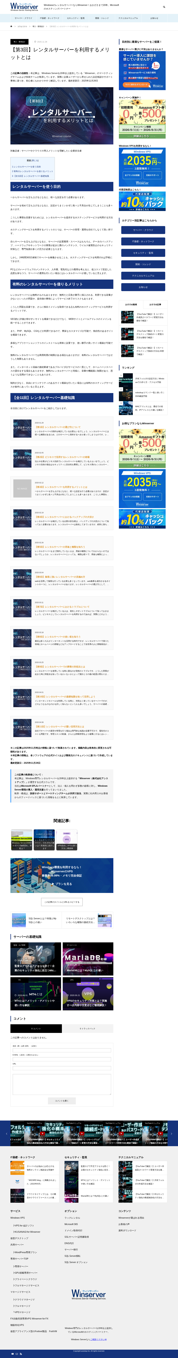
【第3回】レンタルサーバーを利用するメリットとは (61, 487)
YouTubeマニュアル (20, 1123)
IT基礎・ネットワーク (49, 18)
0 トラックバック (87, 1028)
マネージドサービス (20, 1292)
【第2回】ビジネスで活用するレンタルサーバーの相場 (62, 457)
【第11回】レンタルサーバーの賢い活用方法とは (59, 726)
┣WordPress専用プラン (25, 1252)
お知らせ (154, 18)
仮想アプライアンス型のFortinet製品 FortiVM (33, 1331)
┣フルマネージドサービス (26, 1285)
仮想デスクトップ (19, 1238)
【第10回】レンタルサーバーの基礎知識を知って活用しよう (65, 696)
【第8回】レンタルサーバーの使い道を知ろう (58, 637)
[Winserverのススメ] (24, 7)
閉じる (35, 160)
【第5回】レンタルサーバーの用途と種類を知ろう (60, 547)
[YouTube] (12, 1353)
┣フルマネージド (21, 1306)
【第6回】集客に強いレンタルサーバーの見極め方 (60, 577)
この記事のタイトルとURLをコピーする (61, 902)
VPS (71, 980)
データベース (72, 945)
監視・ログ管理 (19, 945)
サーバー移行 (71, 1249)
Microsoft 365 (71, 1224)
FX (19, 980)
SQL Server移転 (72, 1256)
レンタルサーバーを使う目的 (26, 166)
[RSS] (20, 1353)
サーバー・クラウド (23, 18)
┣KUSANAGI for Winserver (26, 1232)
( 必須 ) (24, 1046)
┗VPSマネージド (22, 1312)
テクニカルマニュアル (128, 18)
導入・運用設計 (19, 42)
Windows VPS (17, 1218)
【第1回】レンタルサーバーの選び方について (58, 427)
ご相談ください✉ (98, 1339)
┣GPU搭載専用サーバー (25, 1273)
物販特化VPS (17, 1325)
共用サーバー (17, 1245)
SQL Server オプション (76, 1262)
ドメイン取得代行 (73, 1230)
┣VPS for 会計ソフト (23, 1225)
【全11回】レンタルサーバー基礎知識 (30, 176)
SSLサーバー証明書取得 (77, 1237)
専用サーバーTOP (19, 1259)
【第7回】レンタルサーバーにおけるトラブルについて (62, 607)
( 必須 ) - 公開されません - (26, 1055)
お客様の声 (124, 1224)
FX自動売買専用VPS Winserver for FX (29, 1318)
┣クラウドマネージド (24, 1299)
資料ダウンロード (127, 1230)
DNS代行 (69, 1243)
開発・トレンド (102, 18)
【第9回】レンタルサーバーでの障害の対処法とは (60, 666)
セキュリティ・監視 (76, 18)
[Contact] (16, 1353)
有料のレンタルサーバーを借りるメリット (32, 171)
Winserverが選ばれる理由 (131, 1218)
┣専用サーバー (20, 1266)
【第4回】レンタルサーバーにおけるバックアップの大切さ (64, 517)
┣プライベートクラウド (25, 1279)
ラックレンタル (72, 1218)
